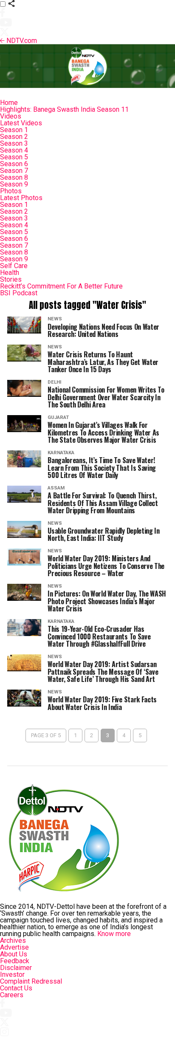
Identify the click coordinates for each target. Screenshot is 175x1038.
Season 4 (14, 150)
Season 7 (14, 171)
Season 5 (14, 157)
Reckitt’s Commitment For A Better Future (61, 286)
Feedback (14, 961)
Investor (12, 974)
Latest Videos (21, 123)
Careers (11, 995)
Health (9, 273)
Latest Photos (21, 198)
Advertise (14, 947)
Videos (10, 116)
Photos (11, 191)
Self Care (14, 266)
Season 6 (14, 164)
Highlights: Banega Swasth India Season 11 (64, 109)
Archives (13, 940)
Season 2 (14, 137)
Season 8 (14, 177)
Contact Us (16, 988)
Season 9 (14, 184)
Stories (11, 279)
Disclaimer (16, 968)
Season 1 (14, 130)
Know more (114, 934)
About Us (13, 954)
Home (9, 103)
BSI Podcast (18, 293)
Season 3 (14, 143)
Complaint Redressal (31, 981)
